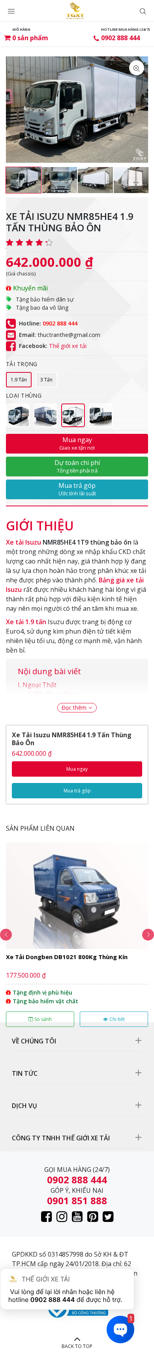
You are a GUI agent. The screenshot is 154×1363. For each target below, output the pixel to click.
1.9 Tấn (19, 379)
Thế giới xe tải (67, 346)
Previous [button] (6, 935)
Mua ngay (77, 443)
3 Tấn (46, 379)
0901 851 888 (77, 1200)
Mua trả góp (77, 489)
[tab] (40, 521)
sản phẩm (30, 37)
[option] (23, 180)
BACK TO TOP (77, 1346)
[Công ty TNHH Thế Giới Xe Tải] (75, 10)
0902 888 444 (120, 37)
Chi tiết (117, 1019)
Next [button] (148, 935)
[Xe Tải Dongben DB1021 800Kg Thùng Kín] (77, 934)
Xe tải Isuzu (23, 542)
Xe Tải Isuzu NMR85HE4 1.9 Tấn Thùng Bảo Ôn (71, 739)
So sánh (43, 1019)
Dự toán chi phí (77, 466)
